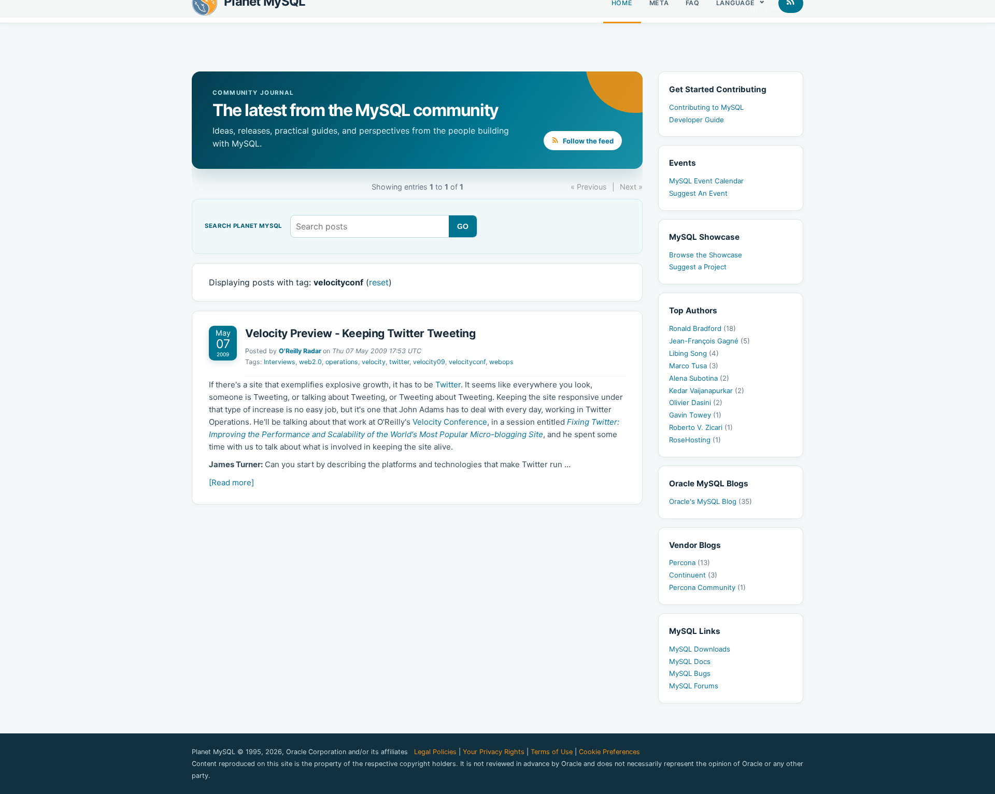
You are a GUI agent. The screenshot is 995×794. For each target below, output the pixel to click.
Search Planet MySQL (243, 226)
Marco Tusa (693, 366)
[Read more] (231, 482)
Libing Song (694, 353)
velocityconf (467, 362)
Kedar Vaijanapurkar (706, 390)
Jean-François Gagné (709, 341)
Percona (689, 562)
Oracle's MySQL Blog (710, 501)
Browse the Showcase (705, 255)
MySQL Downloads (699, 649)
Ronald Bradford (702, 328)
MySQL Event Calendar (706, 181)
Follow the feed (587, 141)
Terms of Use (552, 752)
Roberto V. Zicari (701, 427)
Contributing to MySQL (706, 107)
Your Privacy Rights (493, 752)
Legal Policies (435, 752)
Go (463, 226)
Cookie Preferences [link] (609, 752)
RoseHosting (695, 440)
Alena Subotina (699, 378)
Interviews (279, 362)
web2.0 (310, 362)
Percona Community (707, 587)
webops (501, 362)
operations (341, 362)
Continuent (693, 575)
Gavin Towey (695, 415)
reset (379, 282)
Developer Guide (696, 120)
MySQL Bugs (689, 673)
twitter (399, 362)
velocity (374, 362)
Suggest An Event (698, 193)
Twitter (448, 384)
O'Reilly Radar (300, 351)
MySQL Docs (689, 661)
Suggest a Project (698, 267)
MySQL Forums (693, 686)
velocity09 (429, 362)
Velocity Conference (450, 422)
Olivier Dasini (695, 402)
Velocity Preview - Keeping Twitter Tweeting (360, 333)
